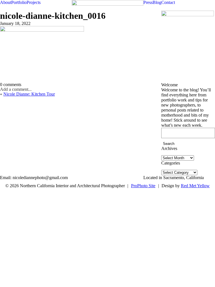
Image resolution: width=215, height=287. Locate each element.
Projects (34, 2)
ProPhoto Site (143, 185)
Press (148, 2)
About (5, 2)
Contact (168, 2)
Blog (157, 2)
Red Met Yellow (195, 185)
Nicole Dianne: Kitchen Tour (29, 94)
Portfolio (19, 2)
